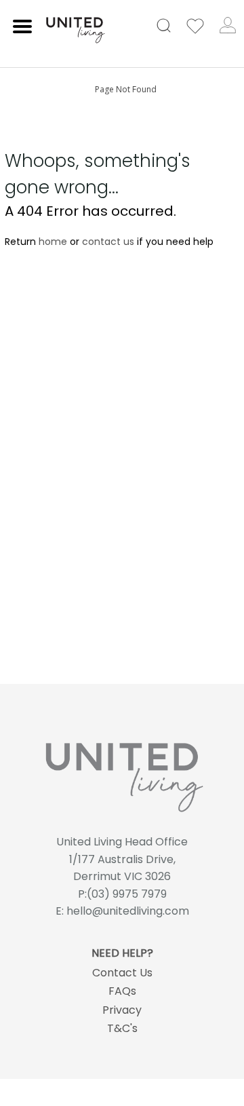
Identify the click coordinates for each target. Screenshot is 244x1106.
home (53, 241)
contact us (108, 241)
